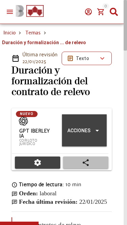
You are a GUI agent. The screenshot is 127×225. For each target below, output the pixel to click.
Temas (33, 33)
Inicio (9, 33)
